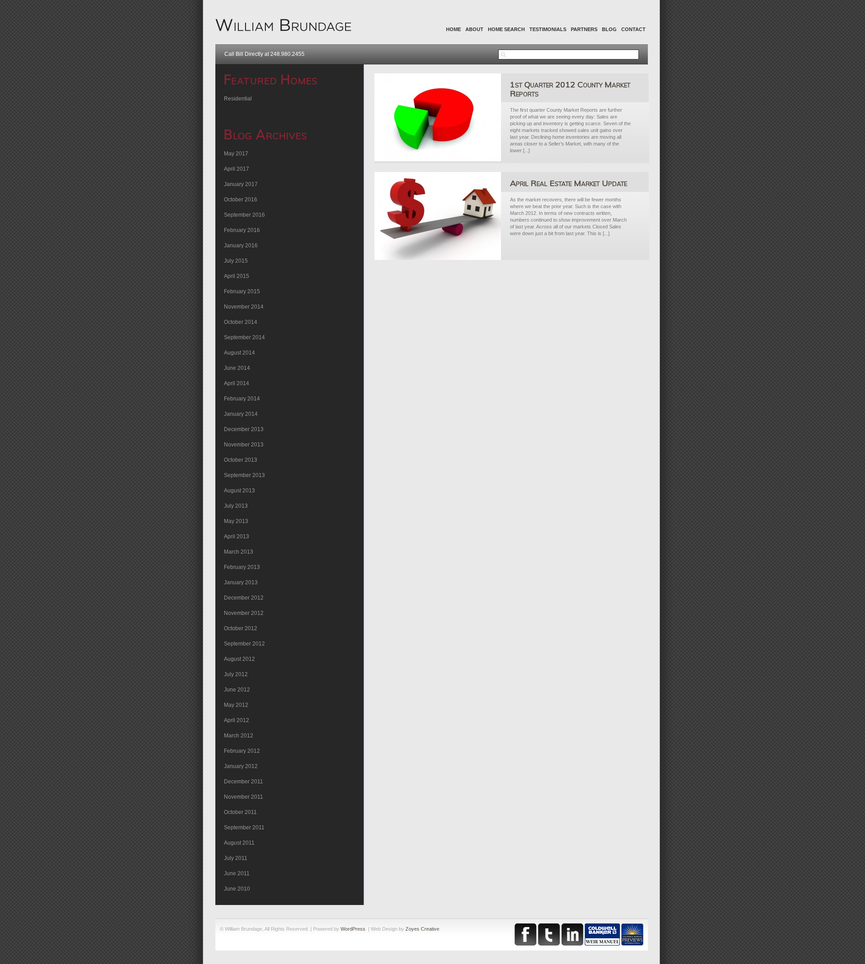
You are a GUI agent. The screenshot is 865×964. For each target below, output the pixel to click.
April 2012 (236, 720)
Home (453, 29)
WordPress (353, 929)
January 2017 (241, 184)
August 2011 (239, 843)
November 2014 (244, 307)
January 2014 (241, 414)
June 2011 (237, 873)
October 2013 (240, 460)
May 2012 (236, 705)
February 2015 (242, 291)
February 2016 (242, 230)
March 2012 (238, 735)
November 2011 (243, 797)
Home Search (506, 29)
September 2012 (244, 644)
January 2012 (241, 766)
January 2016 (241, 245)
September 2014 (244, 337)
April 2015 (236, 276)
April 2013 (236, 536)
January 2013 (241, 582)
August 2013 (239, 490)
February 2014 (242, 399)
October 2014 (240, 322)
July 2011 (235, 858)
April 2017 (236, 169)
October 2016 (240, 199)
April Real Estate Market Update (568, 183)
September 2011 (244, 827)
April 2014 (236, 383)
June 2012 (237, 690)
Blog (609, 29)
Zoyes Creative (422, 929)
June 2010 (237, 889)
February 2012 (242, 751)
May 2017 (236, 153)
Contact (633, 29)
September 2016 (244, 215)
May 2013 (236, 521)
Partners (584, 29)
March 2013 (238, 552)
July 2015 (236, 261)
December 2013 (244, 429)
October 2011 (240, 812)
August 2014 (239, 353)
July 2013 (236, 506)
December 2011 (243, 781)
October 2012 (240, 628)
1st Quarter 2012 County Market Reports (570, 89)
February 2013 (242, 567)
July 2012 (236, 674)
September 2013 (244, 475)
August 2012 (239, 659)
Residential (238, 98)
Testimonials (547, 29)
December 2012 (244, 598)
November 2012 (244, 613)
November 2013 (244, 444)
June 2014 (237, 368)
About (474, 29)
